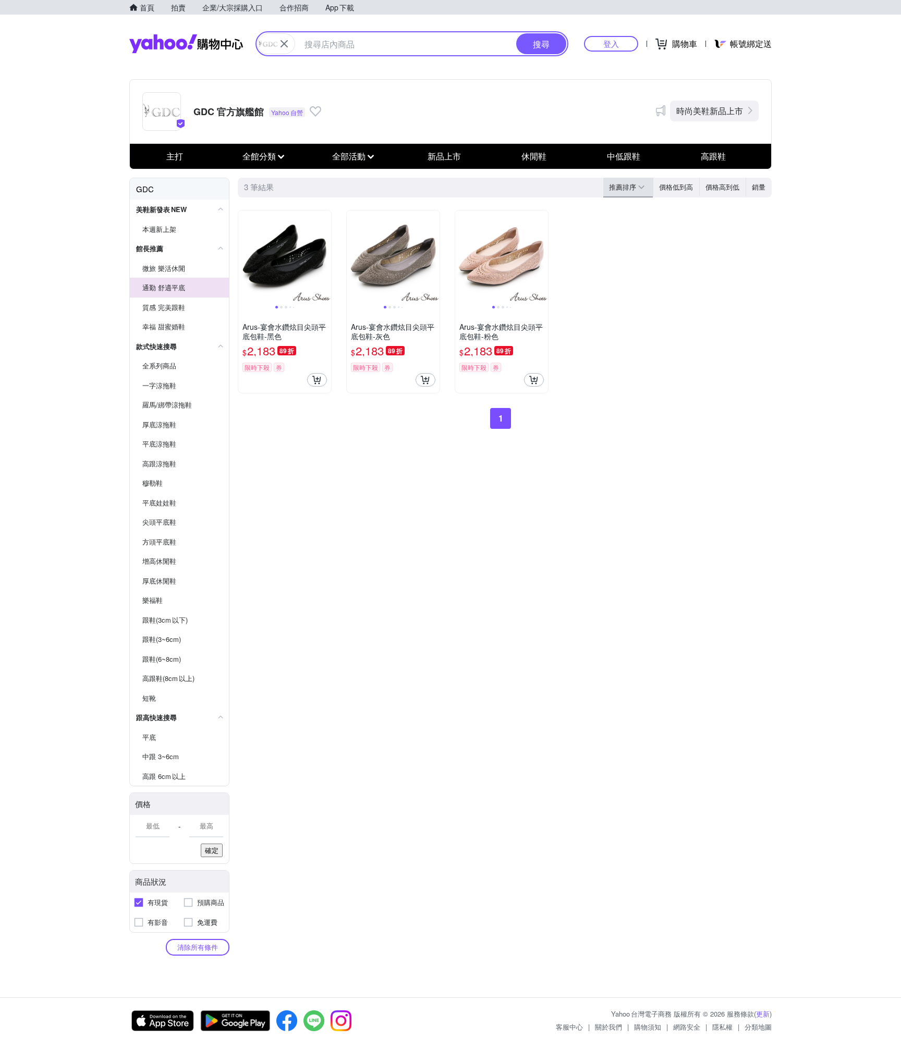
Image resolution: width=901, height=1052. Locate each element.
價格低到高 (676, 187)
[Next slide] (324, 257)
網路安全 (686, 1027)
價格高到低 (722, 187)
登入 (611, 43)
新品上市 (444, 156)
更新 (763, 1014)
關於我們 (608, 1027)
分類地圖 (758, 1027)
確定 (211, 850)
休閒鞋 (533, 156)
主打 (174, 156)
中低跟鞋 (623, 156)
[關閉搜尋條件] (284, 44)
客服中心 (569, 1027)
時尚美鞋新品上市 (709, 111)
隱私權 (722, 1027)
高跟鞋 (713, 156)
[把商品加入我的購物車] (317, 380)
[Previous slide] (245, 257)
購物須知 (647, 1027)
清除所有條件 (197, 947)
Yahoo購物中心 (186, 43)
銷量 (758, 187)
